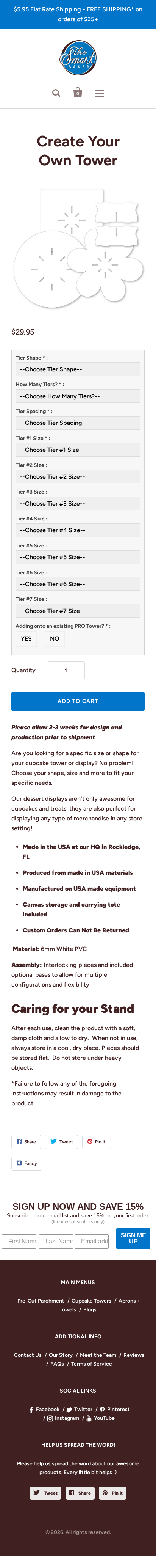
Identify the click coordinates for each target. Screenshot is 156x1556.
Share (84, 1493)
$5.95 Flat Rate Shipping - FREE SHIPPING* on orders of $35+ (78, 14)
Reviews (133, 1355)
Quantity (23, 670)
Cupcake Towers (91, 1301)
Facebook (47, 1409)
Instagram (67, 1418)
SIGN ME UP (133, 1238)
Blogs (90, 1309)
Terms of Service (91, 1364)
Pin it (117, 1493)
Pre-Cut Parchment (40, 1301)
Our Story (61, 1355)
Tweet (50, 1493)
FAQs (57, 1364)
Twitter (83, 1409)
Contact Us (28, 1355)
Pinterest (118, 1409)
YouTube (104, 1418)
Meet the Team (98, 1355)
